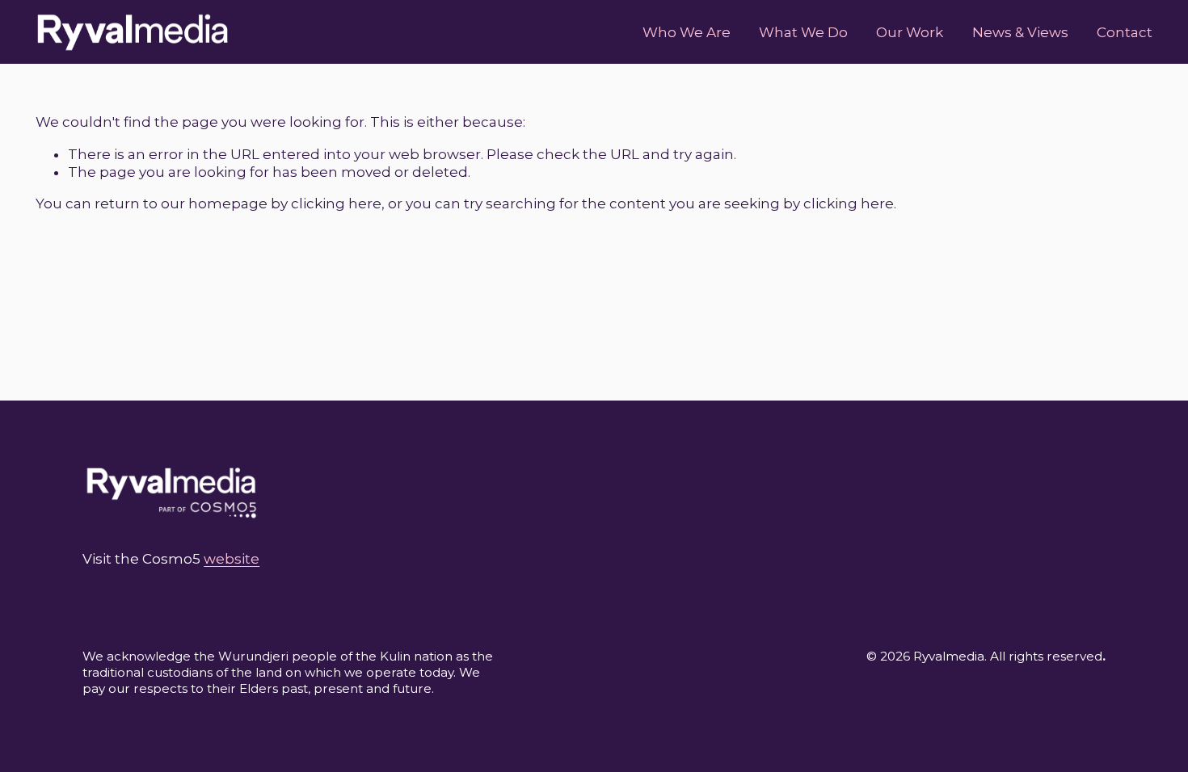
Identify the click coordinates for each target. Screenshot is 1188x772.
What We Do (803, 32)
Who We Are (686, 32)
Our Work (909, 32)
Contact (1124, 32)
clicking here (336, 203)
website (231, 559)
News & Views (1020, 32)
